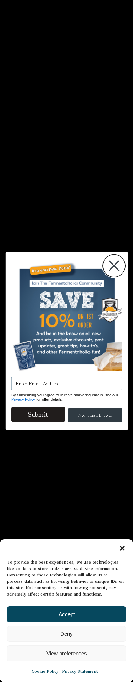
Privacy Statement (80, 671)
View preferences (66, 653)
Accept (67, 614)
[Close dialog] (114, 265)
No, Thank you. (95, 415)
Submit (38, 414)
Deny (66, 634)
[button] (122, 548)
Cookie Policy (45, 671)
